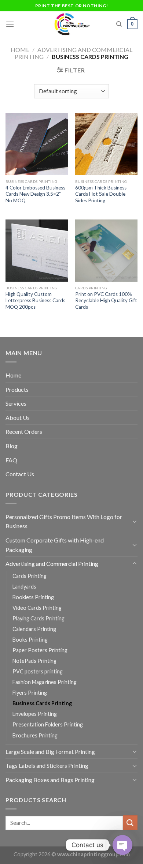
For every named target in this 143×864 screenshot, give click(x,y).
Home (20, 49)
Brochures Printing (35, 735)
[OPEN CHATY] (122, 845)
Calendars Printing (34, 629)
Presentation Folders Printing (47, 724)
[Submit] (130, 822)
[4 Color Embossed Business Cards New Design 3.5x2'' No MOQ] (37, 144)
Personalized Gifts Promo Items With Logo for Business (64, 521)
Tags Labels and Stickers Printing (47, 765)
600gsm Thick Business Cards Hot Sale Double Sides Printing (100, 194)
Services (16, 403)
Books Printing (30, 639)
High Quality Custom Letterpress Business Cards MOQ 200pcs (35, 300)
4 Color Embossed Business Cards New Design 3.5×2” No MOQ (35, 194)
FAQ (11, 460)
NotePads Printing (34, 661)
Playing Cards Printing (38, 618)
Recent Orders (24, 431)
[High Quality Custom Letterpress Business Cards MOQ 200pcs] (37, 250)
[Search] (119, 24)
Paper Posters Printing (39, 650)
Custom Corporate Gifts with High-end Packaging (55, 545)
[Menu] (10, 24)
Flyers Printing (29, 693)
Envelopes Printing (34, 714)
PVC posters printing (37, 671)
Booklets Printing (33, 597)
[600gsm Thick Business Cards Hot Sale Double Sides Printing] (106, 144)
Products (17, 389)
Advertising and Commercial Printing (52, 563)
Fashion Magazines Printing (44, 682)
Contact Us (20, 473)
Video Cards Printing (37, 608)
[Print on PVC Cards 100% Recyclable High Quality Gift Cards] (106, 250)
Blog (12, 445)
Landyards (24, 586)
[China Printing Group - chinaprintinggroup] (71, 24)
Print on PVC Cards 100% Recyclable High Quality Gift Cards (106, 300)
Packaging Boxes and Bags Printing (50, 779)
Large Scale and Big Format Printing (50, 751)
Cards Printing (29, 576)
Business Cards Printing (42, 703)
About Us (18, 417)
